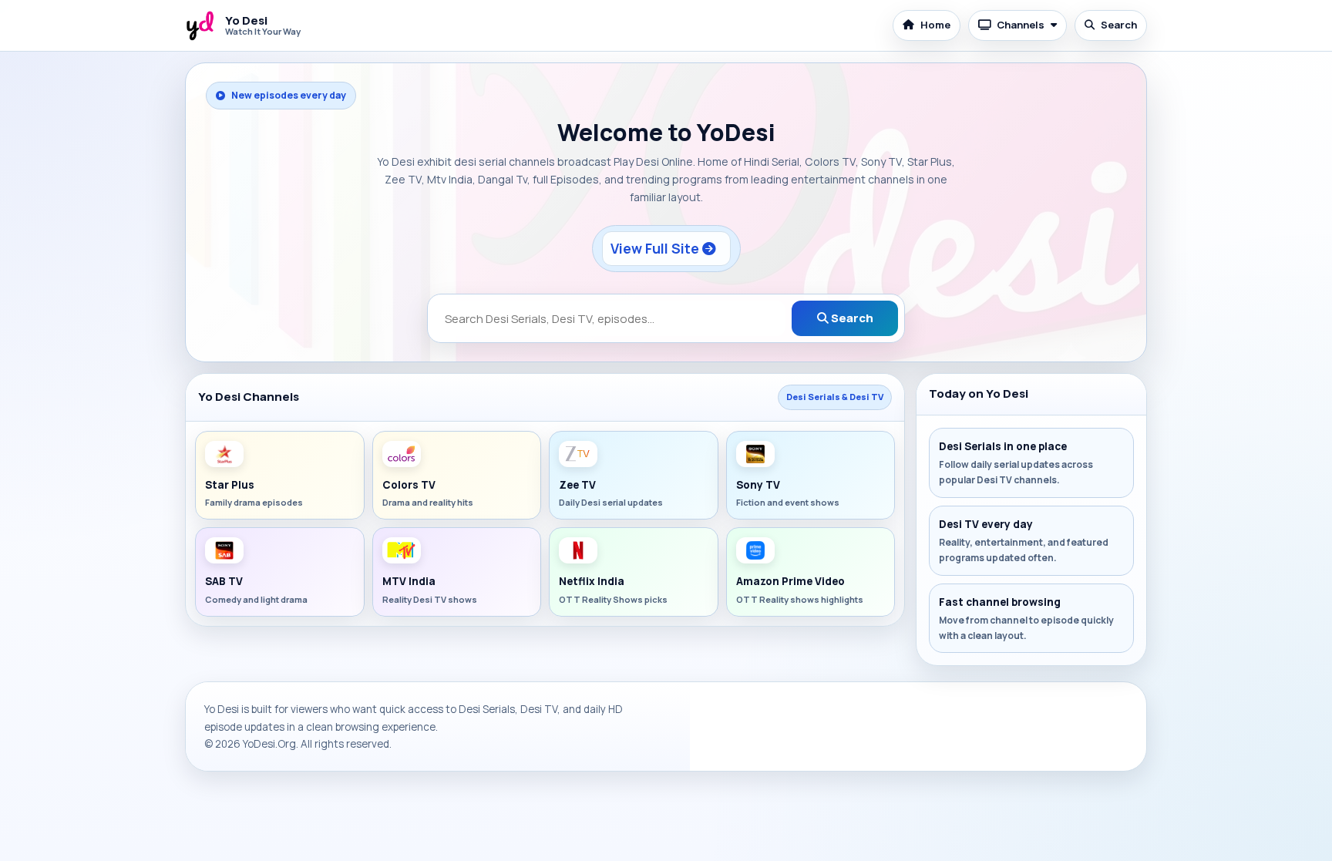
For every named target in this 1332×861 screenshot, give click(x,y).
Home (935, 25)
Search (1119, 25)
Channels (1020, 25)
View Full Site (656, 248)
